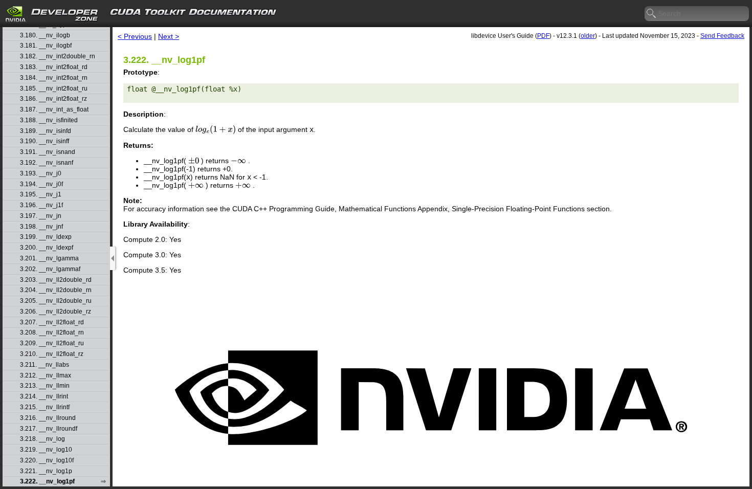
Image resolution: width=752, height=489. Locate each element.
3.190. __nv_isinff (44, 141)
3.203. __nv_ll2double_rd (56, 280)
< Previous (135, 36)
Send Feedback (722, 35)
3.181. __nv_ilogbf (46, 45)
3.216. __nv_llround (48, 418)
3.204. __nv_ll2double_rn (56, 290)
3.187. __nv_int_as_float (54, 109)
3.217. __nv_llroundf (48, 429)
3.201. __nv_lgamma (49, 258)
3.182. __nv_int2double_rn (57, 56)
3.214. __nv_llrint (44, 396)
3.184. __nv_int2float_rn (53, 78)
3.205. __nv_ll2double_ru (56, 301)
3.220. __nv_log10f (47, 460)
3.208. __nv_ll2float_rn (52, 332)
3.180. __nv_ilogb (45, 35)
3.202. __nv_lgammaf (50, 269)
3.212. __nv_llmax (45, 375)
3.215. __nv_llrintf (45, 407)
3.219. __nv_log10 (46, 450)
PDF (543, 35)
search (652, 14)
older (588, 35)
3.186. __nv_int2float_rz (53, 99)
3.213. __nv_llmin (45, 386)
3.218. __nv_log (42, 439)
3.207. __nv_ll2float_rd (52, 322)
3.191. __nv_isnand (47, 152)
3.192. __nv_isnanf (46, 163)
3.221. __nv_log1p (46, 471)
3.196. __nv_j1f (41, 205)
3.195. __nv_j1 (40, 194)
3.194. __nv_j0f (41, 184)
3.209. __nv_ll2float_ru (52, 343)
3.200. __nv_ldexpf (46, 247)
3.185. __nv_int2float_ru (53, 88)
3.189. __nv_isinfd (45, 131)
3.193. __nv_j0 (40, 173)
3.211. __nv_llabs (44, 365)
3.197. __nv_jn (40, 216)
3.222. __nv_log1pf (47, 481)
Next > (168, 36)
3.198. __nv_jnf (41, 227)
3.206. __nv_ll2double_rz (55, 311)
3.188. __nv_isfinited (49, 120)
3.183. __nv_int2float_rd (53, 67)
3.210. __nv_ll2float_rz (51, 354)
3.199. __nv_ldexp (46, 237)
